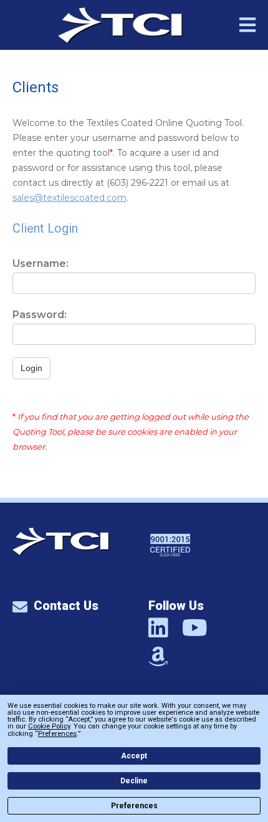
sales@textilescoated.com (69, 197)
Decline (134, 780)
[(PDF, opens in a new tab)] (170, 572)
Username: (40, 263)
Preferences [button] (57, 734)
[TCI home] (60, 552)
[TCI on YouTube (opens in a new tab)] (195, 627)
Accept (134, 756)
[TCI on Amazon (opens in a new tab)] (158, 655)
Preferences (134, 805)
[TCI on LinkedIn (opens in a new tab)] (158, 627)
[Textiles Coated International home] (120, 25)
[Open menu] (247, 27)
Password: (39, 315)
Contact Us (66, 605)
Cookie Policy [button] (49, 726)
